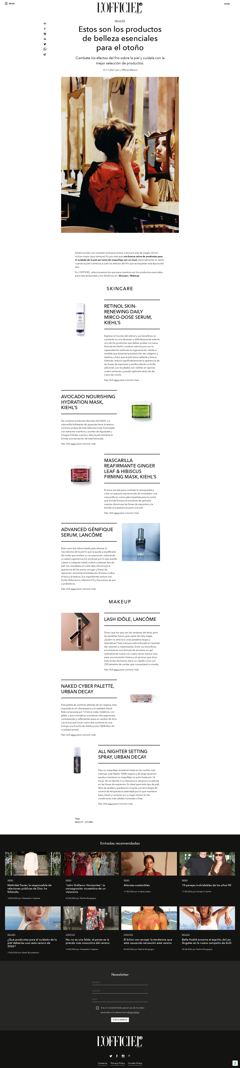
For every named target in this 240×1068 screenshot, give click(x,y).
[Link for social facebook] (117, 1056)
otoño (89, 822)
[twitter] (45, 44)
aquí (116, 380)
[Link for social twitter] (110, 1056)
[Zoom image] (80, 319)
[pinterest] (45, 34)
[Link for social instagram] (123, 1056)
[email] (45, 23)
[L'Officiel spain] (120, 8)
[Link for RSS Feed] (129, 1056)
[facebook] (45, 29)
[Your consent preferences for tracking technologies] (235, 1063)
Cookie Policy (135, 1063)
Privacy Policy (133, 1012)
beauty (79, 822)
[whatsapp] (45, 49)
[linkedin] (45, 39)
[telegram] (45, 54)
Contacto (102, 1063)
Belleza (120, 20)
